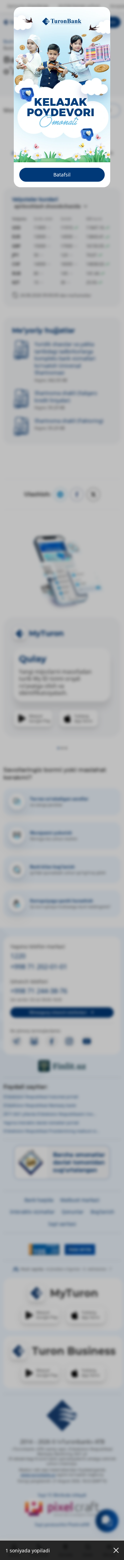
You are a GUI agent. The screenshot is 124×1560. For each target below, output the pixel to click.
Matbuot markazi (80, 1200)
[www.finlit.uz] (62, 1066)
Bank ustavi (83, 41)
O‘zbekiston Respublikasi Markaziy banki (39, 1105)
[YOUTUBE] (87, 1041)
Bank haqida (49, 41)
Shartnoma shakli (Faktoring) (68, 420)
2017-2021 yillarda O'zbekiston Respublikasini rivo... (49, 1114)
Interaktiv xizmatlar (32, 1211)
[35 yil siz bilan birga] (27, 22)
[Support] (106, 1520)
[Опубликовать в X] (93, 494)
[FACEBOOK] (51, 1041)
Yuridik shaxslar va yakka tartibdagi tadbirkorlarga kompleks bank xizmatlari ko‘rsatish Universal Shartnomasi (64, 358)
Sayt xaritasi (62, 1224)
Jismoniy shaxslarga (27, 6)
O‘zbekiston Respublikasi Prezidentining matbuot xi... (51, 1131)
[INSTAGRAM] (69, 1041)
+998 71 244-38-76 (38, 991)
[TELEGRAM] (16, 1041)
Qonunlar (73, 1211)
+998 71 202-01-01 (38, 966)
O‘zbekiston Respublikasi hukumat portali (40, 1096)
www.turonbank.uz (38, 1474)
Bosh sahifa (14, 41)
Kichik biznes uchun (79, 6)
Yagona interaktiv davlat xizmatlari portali (41, 1122)
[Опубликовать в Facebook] (77, 494)
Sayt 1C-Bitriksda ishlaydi (62, 1495)
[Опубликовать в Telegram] (60, 494)
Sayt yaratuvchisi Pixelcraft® (62, 1524)
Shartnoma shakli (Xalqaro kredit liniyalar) (65, 396)
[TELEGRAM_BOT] (34, 1041)
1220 (17, 955)
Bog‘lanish (102, 1211)
